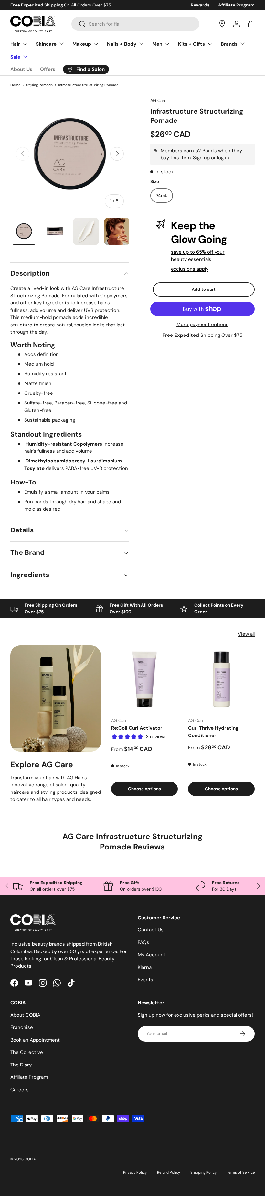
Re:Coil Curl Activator (136, 728)
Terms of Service (241, 1172)
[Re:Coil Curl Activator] (144, 678)
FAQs (143, 942)
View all (246, 634)
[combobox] (135, 24)
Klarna (145, 967)
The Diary (21, 1065)
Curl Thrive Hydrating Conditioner (213, 732)
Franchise (21, 1027)
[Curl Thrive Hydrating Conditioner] (221, 678)
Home (15, 85)
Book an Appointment (35, 1040)
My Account (151, 954)
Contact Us (151, 930)
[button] (251, 24)
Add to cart (204, 289)
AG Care (158, 100)
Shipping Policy (203, 1172)
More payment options (202, 324)
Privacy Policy (135, 1172)
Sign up (201, 157)
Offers (47, 69)
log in (223, 157)
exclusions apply (189, 269)
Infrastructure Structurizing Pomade (88, 85)
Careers (19, 1090)
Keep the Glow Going (199, 232)
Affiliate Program (236, 5)
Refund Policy (168, 1172)
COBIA (31, 1159)
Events (145, 979)
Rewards (200, 5)
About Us (21, 69)
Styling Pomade (39, 85)
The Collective (26, 1052)
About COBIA (25, 1015)
